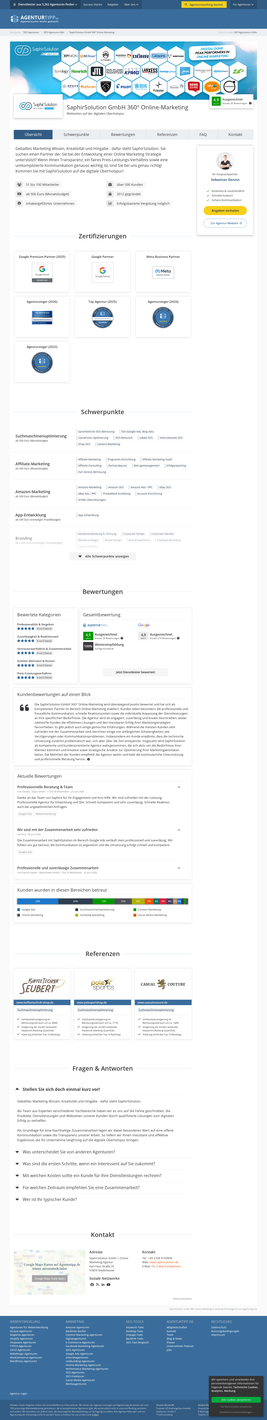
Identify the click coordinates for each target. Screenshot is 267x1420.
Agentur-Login (18, 1393)
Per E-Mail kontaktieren (166, 1266)
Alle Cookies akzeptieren (236, 1399)
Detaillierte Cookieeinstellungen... (237, 1412)
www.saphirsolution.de (163, 1262)
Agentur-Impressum (182, 1298)
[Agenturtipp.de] (133, 19)
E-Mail (95, 1414)
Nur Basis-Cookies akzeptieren (236, 1406)
